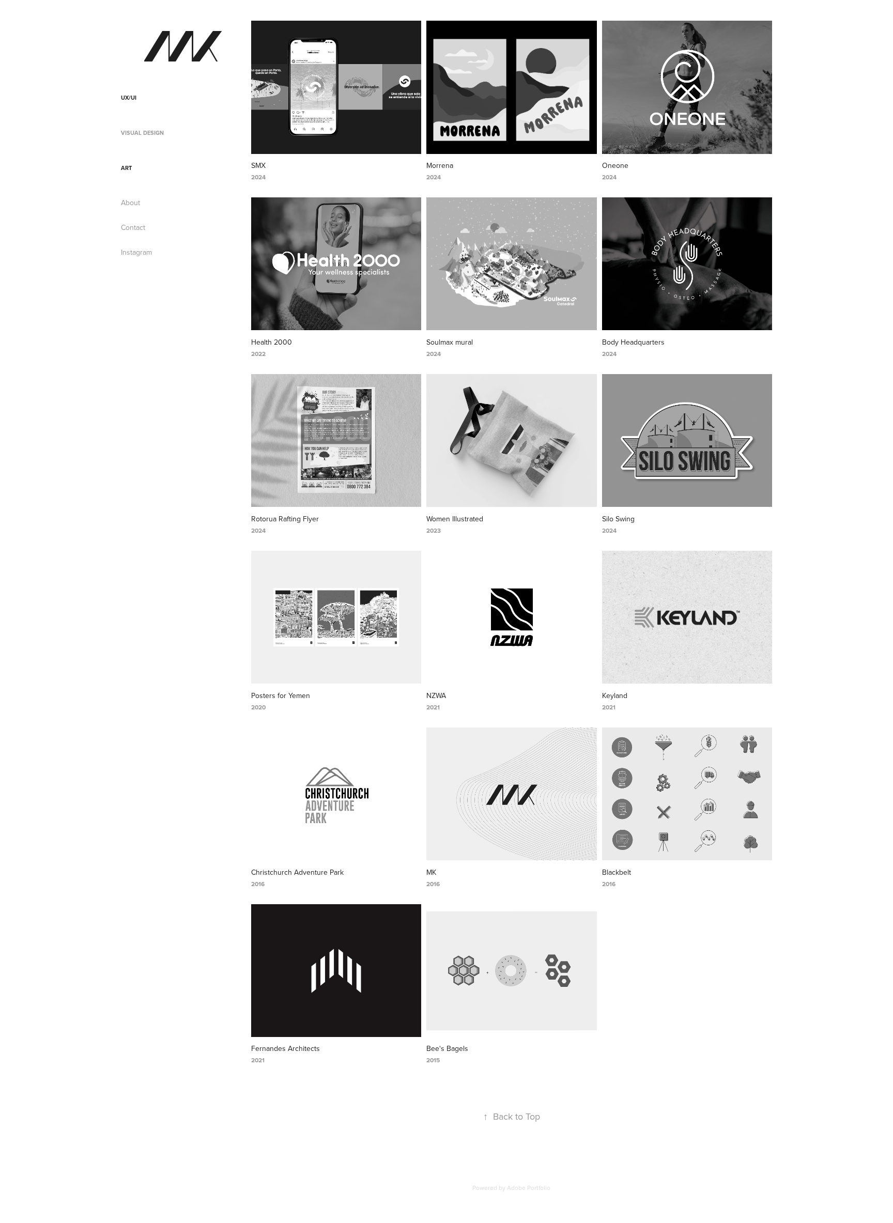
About (130, 202)
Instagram (136, 252)
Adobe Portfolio (528, 1187)
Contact (133, 227)
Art (126, 168)
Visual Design (142, 133)
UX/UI (128, 98)
